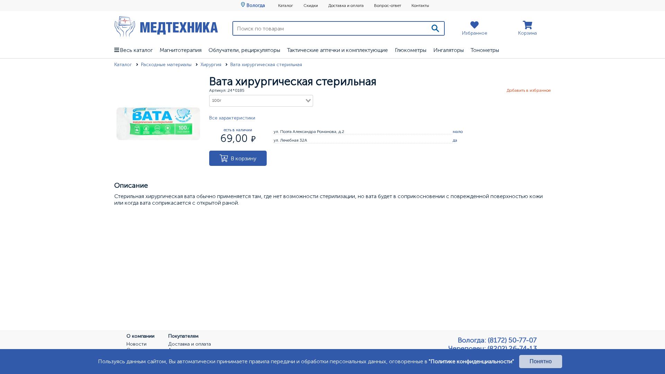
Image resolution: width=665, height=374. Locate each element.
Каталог (285, 5)
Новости (136, 344)
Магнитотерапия (181, 50)
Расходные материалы (167, 65)
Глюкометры (410, 50)
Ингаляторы (448, 50)
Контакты (420, 5)
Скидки (310, 5)
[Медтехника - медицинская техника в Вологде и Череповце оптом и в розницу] (166, 27)
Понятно (541, 361)
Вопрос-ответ (387, 5)
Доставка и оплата (346, 5)
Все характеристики (232, 118)
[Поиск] (435, 28)
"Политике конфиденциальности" (471, 361)
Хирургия (212, 65)
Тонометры (485, 50)
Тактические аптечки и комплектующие (337, 50)
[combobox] (261, 101)
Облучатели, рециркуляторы (244, 50)
